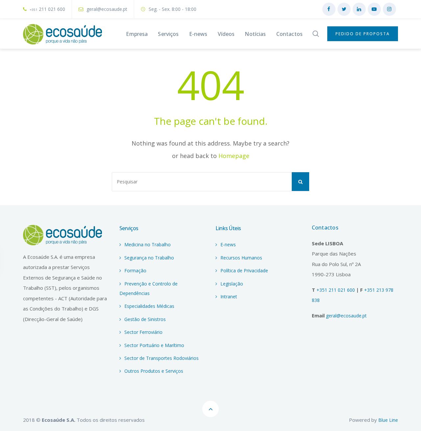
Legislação (231, 284)
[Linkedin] (359, 9)
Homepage (233, 156)
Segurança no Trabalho (149, 258)
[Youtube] (374, 9)
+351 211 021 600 (336, 290)
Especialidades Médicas (149, 306)
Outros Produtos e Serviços (153, 371)
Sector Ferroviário (143, 332)
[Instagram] (389, 9)
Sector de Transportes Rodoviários (161, 358)
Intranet (228, 296)
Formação (135, 270)
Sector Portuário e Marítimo (154, 345)
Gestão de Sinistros (145, 319)
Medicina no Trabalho (147, 244)
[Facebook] (328, 9)
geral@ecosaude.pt (107, 9)
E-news (228, 244)
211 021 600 (47, 9)
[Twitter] (344, 9)
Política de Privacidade (244, 270)
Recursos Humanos (241, 258)
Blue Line (388, 420)
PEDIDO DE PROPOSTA (362, 34)
